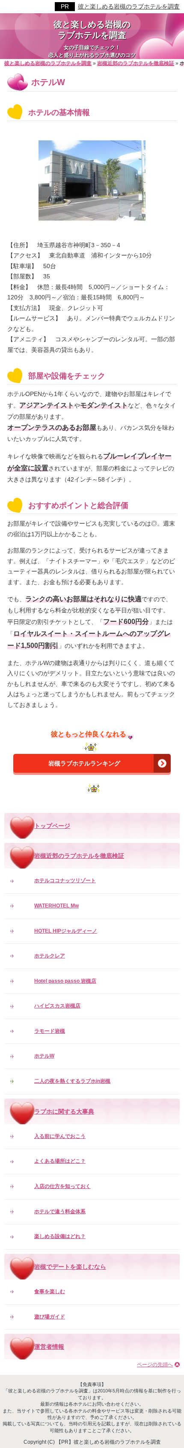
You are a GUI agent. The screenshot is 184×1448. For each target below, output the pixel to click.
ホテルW (44, 1056)
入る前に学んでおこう (60, 1136)
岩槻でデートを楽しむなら (70, 1266)
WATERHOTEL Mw (56, 906)
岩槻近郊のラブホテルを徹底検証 (79, 855)
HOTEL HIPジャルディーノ (65, 931)
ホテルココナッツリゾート (65, 881)
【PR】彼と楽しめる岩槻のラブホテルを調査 (108, 1442)
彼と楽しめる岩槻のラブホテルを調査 (129, 6)
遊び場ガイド (49, 1317)
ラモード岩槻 (49, 1031)
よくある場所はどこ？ (60, 1161)
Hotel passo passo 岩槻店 (65, 981)
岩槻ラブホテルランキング (84, 763)
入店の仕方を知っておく (62, 1186)
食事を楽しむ (49, 1291)
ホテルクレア (49, 956)
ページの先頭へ (155, 1365)
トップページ (52, 825)
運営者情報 (49, 1346)
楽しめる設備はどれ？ (60, 1236)
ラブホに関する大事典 (64, 1111)
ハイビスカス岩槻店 (57, 1006)
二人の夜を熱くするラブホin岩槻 (72, 1081)
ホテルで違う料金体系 (60, 1212)
